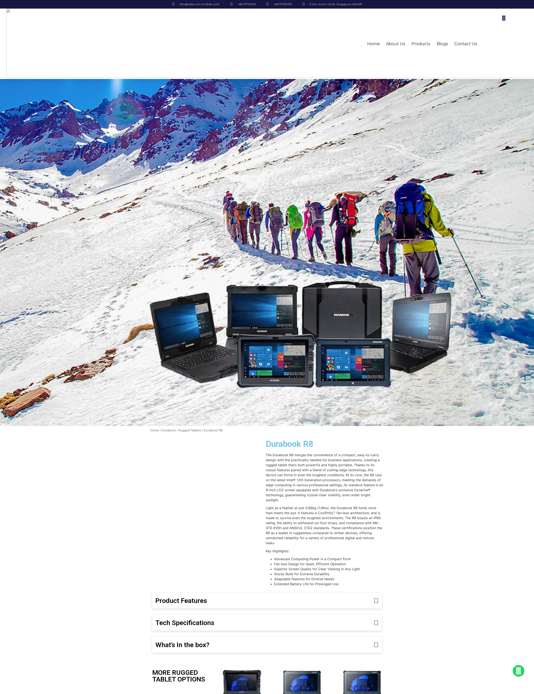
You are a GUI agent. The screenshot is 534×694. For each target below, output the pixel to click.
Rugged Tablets (190, 430)
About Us (395, 43)
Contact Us (465, 43)
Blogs (442, 43)
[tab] (267, 601)
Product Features (181, 601)
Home (373, 43)
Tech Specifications (184, 623)
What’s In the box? (182, 645)
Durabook (169, 430)
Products (420, 43)
